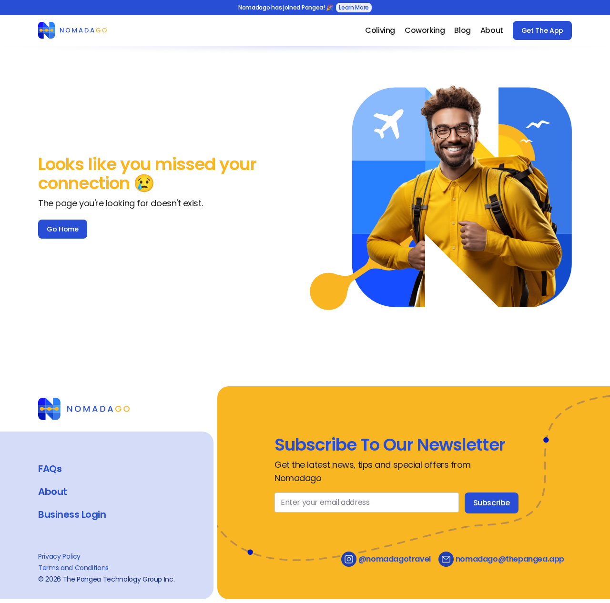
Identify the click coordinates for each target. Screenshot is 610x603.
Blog (462, 30)
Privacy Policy (59, 556)
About (491, 30)
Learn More (354, 7)
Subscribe (491, 502)
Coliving (380, 30)
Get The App (542, 30)
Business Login (72, 514)
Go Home (63, 229)
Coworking (425, 30)
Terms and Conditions (73, 568)
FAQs (49, 468)
